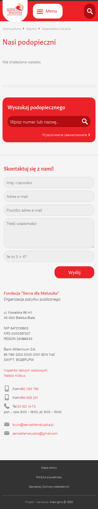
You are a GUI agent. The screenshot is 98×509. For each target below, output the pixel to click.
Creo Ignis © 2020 (61, 501)
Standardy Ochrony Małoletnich (49, 486)
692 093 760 (29, 388)
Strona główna (12, 28)
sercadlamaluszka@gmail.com (35, 433)
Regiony (31, 28)
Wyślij (74, 272)
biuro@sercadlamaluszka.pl (33, 424)
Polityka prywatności (49, 477)
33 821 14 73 (26, 406)
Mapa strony (49, 467)
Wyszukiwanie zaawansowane (65, 134)
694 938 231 (29, 397)
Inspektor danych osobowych (25, 369)
